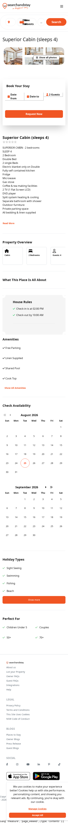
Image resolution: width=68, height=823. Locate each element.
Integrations (12, 685)
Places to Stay (13, 734)
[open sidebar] (61, 6)
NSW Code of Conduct (18, 718)
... (41, 22)
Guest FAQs (12, 680)
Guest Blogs (12, 748)
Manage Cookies (37, 808)
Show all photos (48, 57)
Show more (34, 599)
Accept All (37, 815)
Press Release (13, 743)
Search (56, 22)
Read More (8, 223)
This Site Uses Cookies (18, 714)
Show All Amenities (15, 387)
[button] (27, 22)
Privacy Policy (13, 705)
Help (8, 689)
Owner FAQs (12, 676)
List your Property (15, 671)
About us (11, 667)
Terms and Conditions (18, 709)
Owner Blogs (13, 739)
